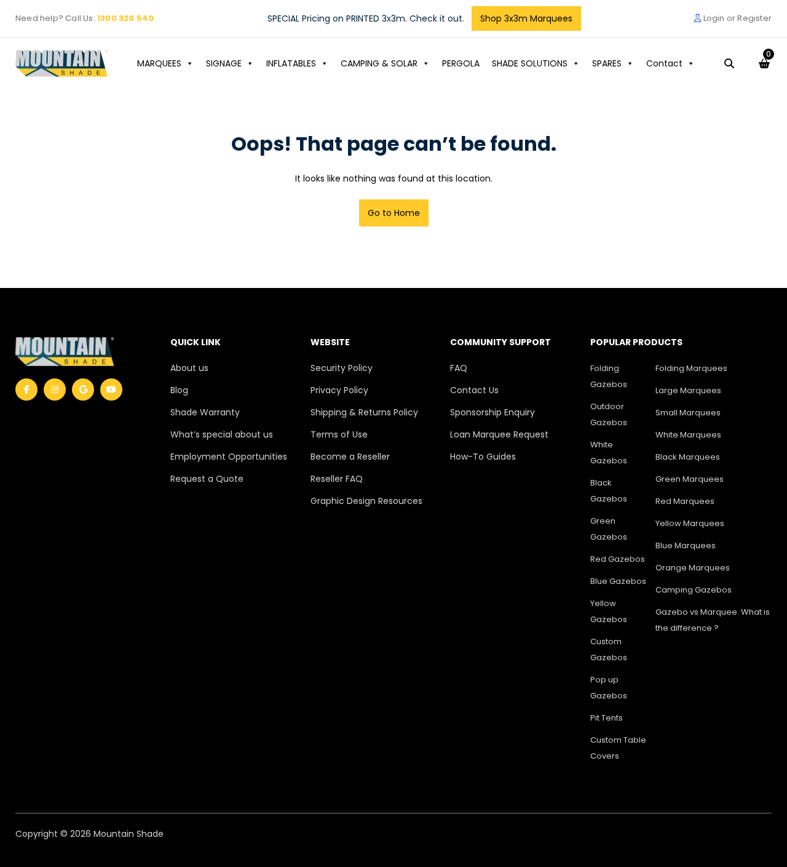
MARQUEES (159, 63)
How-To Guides (483, 456)
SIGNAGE (224, 63)
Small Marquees (688, 412)
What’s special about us (221, 434)
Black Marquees (687, 457)
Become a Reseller (350, 456)
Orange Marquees (692, 567)
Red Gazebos (617, 559)
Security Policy (341, 368)
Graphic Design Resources (366, 501)
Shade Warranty (205, 412)
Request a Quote (206, 479)
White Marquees (688, 435)
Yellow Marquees (689, 523)
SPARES (607, 63)
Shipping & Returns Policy (364, 412)
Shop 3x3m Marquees (526, 18)
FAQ (458, 368)
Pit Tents (606, 718)
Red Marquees (684, 501)
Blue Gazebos (618, 581)
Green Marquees (689, 479)
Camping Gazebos (693, 590)
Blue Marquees (685, 545)
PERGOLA (461, 63)
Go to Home (394, 213)
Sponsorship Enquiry (492, 412)
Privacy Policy (339, 390)
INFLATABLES (291, 63)
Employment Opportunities (228, 456)
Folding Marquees (691, 368)
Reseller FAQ (336, 479)
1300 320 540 (125, 18)
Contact (664, 63)
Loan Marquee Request (499, 434)
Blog (179, 390)
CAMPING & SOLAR (379, 63)
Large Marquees (688, 390)
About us (189, 368)
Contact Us (474, 390)
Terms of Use (339, 434)
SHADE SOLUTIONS (530, 63)
